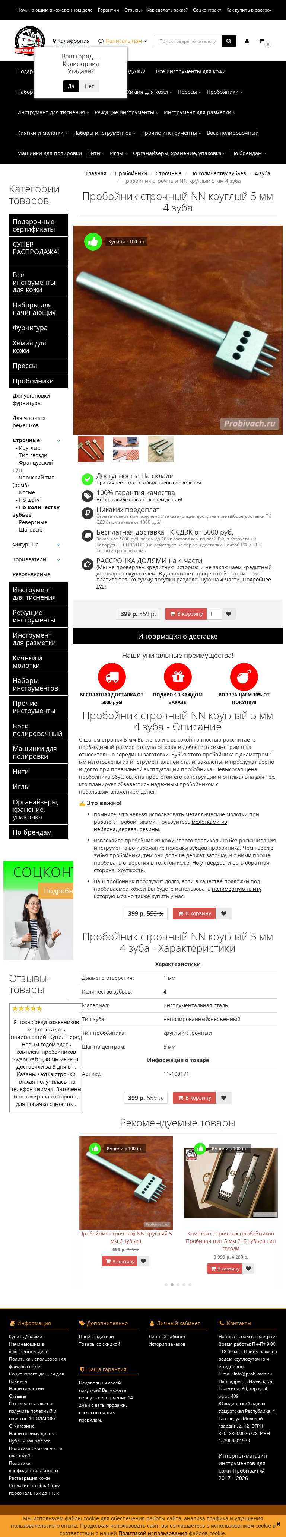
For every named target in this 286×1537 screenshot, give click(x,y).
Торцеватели (29, 559)
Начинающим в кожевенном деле (55, 10)
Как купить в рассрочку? (252, 10)
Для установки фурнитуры (31, 399)
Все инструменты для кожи (191, 71)
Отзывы (133, 10)
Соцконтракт (207, 10)
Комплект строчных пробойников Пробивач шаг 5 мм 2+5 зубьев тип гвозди (231, 1241)
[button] (264, 40)
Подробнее (62, 890)
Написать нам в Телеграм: (248, 1336)
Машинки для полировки (49, 153)
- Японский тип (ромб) (34, 481)
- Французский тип (33, 466)
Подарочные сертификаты (34, 225)
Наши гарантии (26, 1388)
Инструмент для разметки (198, 112)
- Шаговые (27, 529)
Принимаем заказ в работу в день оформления (148, 482)
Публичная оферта (30, 1441)
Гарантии (108, 10)
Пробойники (223, 91)
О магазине (22, 1426)
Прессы (188, 91)
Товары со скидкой (99, 1344)
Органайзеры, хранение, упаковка (178, 153)
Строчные (26, 440)
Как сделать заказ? (167, 10)
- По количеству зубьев (36, 511)
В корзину (189, 613)
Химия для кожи (148, 91)
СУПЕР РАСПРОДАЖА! (36, 247)
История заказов (167, 1344)
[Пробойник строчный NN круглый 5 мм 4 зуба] (178, 330)
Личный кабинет (167, 1336)
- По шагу (26, 499)
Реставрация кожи (29, 1478)
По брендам (247, 153)
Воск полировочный (233, 132)
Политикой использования (152, 1533)
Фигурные (26, 544)
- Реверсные (30, 522)
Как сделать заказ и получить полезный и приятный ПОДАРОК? (33, 1411)
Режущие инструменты (125, 112)
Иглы (117, 153)
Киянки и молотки (41, 132)
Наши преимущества (32, 1433)
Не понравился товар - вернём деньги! (139, 499)
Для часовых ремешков (29, 421)
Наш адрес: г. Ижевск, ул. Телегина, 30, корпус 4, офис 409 (246, 1388)
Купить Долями (25, 1336)
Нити (94, 153)
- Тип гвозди (30, 455)
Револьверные (31, 574)
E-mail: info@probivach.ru (245, 1374)
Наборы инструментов (103, 132)
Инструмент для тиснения (51, 112)
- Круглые (27, 447)
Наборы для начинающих (34, 308)
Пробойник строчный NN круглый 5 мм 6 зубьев (125, 1237)
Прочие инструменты (169, 132)
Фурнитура (30, 327)
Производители (96, 1336)
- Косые (24, 492)
